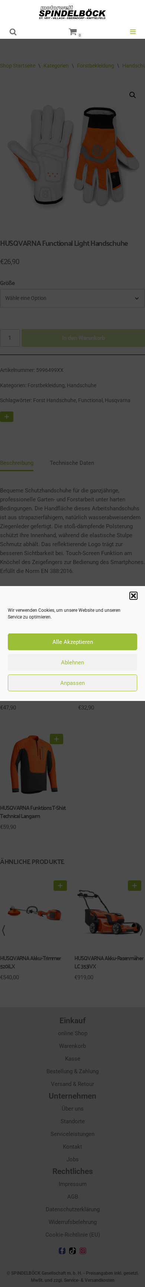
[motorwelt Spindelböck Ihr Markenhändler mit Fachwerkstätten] (72, 12)
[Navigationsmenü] (132, 31)
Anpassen (72, 683)
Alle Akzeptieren (72, 642)
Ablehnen (72, 662)
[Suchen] (13, 31)
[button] (133, 595)
